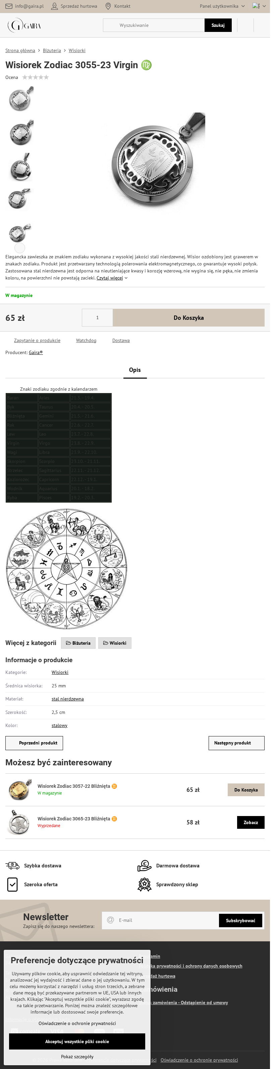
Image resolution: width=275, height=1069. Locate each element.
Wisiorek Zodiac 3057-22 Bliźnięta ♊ (77, 786)
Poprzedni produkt (38, 743)
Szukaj (218, 25)
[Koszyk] (245, 25)
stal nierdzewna (68, 699)
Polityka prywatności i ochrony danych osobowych (190, 966)
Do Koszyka (189, 318)
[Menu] (262, 25)
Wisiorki (60, 672)
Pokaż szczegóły (77, 1057)
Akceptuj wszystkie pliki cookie (77, 1041)
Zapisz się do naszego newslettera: (58, 926)
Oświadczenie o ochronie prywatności (199, 1060)
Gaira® (36, 352)
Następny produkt (232, 743)
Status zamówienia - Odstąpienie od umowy (183, 1002)
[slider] (35, 77)
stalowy (59, 725)
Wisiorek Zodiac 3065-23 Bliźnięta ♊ (77, 818)
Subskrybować (240, 920)
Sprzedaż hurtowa (157, 976)
